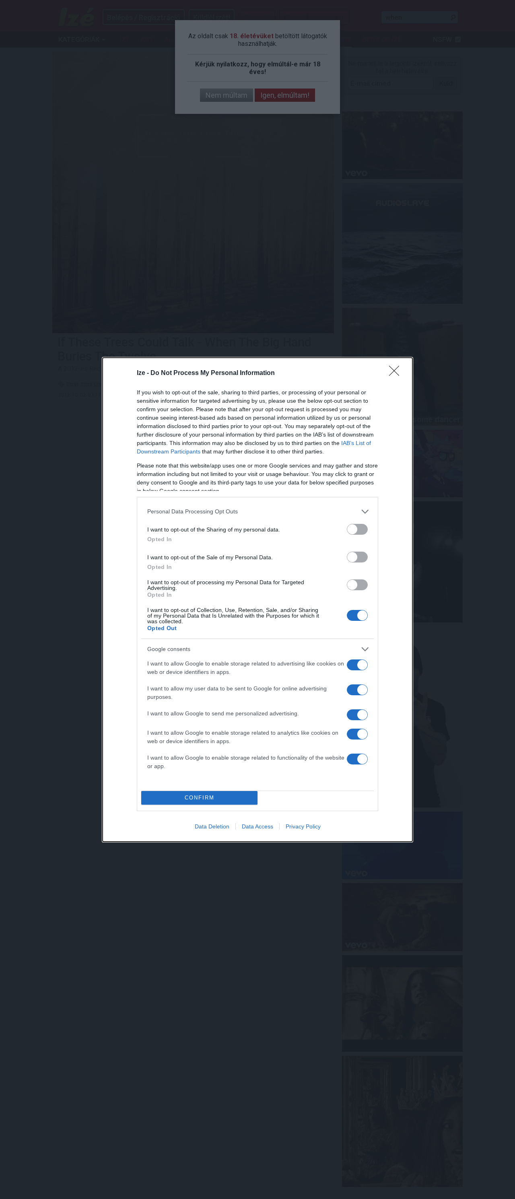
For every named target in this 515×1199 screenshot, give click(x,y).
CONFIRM (199, 798)
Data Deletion (212, 826)
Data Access (257, 826)
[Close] (396, 373)
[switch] (357, 529)
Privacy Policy (303, 826)
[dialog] (257, 600)
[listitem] (257, 511)
